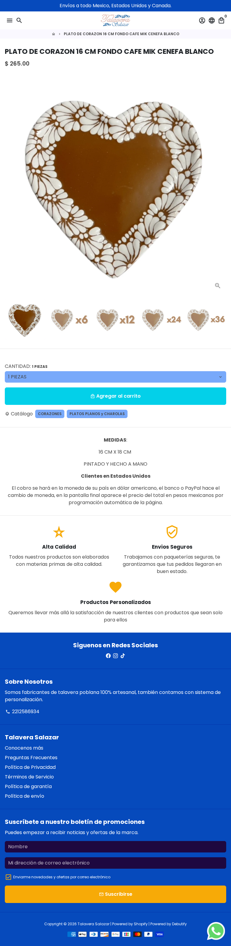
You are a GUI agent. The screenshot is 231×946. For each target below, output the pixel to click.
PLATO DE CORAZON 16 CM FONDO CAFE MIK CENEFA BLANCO (121, 33)
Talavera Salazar (93, 923)
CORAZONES (50, 413)
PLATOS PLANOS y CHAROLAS (97, 413)
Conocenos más (24, 747)
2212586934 (22, 711)
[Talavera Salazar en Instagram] (115, 655)
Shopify (141, 923)
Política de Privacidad (30, 767)
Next (220, 183)
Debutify (179, 923)
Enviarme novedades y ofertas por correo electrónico (61, 877)
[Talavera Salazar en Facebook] (108, 655)
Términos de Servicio (29, 776)
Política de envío (24, 796)
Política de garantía (28, 786)
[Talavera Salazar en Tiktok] (122, 655)
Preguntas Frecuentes (31, 757)
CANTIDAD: (26, 366)
